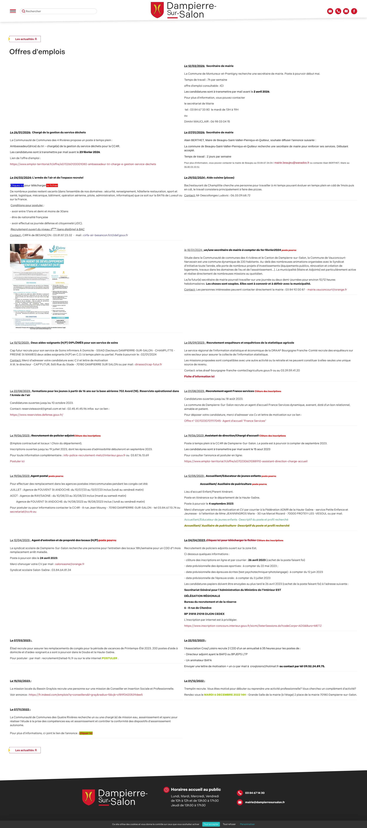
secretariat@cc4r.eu (23, 511)
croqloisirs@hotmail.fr (264, 666)
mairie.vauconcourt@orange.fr (327, 289)
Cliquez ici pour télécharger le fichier (231, 540)
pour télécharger (34, 185)
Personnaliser (247, 824)
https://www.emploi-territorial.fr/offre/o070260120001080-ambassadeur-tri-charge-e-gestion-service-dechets (83, 164)
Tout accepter (211, 824)
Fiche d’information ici (199, 376)
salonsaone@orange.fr (69, 564)
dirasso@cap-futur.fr (148, 364)
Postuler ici (17, 461)
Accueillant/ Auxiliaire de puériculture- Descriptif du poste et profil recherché (236, 525)
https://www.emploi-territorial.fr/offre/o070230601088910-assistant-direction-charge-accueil (246, 461)
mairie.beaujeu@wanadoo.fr (291, 162)
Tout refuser (229, 824)
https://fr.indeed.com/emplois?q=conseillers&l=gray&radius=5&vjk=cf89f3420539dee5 (86, 694)
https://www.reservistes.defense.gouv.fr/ (36, 414)
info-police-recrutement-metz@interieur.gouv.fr (94, 455)
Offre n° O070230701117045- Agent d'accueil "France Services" (225, 420)
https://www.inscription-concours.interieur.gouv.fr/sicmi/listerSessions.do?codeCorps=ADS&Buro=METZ (253, 625)
